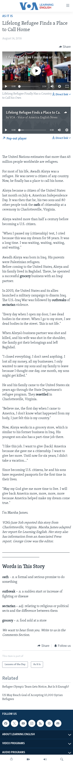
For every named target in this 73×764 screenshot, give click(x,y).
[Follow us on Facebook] (5, 723)
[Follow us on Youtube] (23, 723)
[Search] (61, 759)
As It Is (7, 16)
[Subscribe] (57, 723)
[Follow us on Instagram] (31, 723)
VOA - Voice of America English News (33, 117)
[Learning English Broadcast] (45, 759)
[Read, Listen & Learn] (11, 759)
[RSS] (40, 723)
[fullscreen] (67, 86)
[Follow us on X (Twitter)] (14, 723)
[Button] (65, 46)
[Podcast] (49, 723)
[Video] (28, 759)
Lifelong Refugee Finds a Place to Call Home (38, 113)
